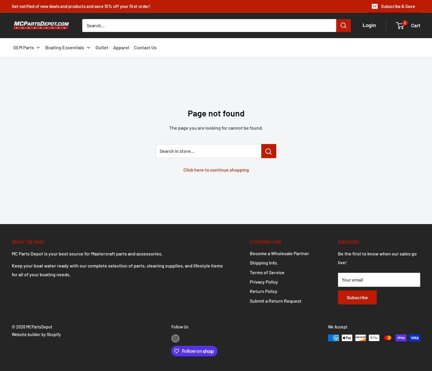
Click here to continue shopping (216, 169)
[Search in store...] (268, 151)
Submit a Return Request (276, 301)
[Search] (343, 25)
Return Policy (263, 291)
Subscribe (357, 297)
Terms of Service (267, 272)
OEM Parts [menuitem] (23, 47)
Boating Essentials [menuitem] (64, 47)
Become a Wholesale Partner (279, 253)
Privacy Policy (264, 281)
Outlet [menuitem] (102, 47)
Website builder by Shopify (36, 334)
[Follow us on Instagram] (175, 338)
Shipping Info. (264, 262)
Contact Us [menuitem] (145, 47)
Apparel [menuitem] (121, 47)
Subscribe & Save (398, 6)
